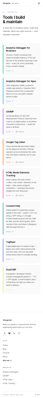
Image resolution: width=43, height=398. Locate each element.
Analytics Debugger (11, 372)
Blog (4, 349)
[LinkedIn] (14, 333)
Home (5, 345)
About (5, 357)
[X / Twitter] (5, 333)
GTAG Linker (8, 380)
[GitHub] (19, 333)
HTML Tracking (10, 383)
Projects (6, 353)
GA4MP (7, 376)
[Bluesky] (9, 333)
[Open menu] (39, 3)
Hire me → (7, 360)
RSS (38, 395)
